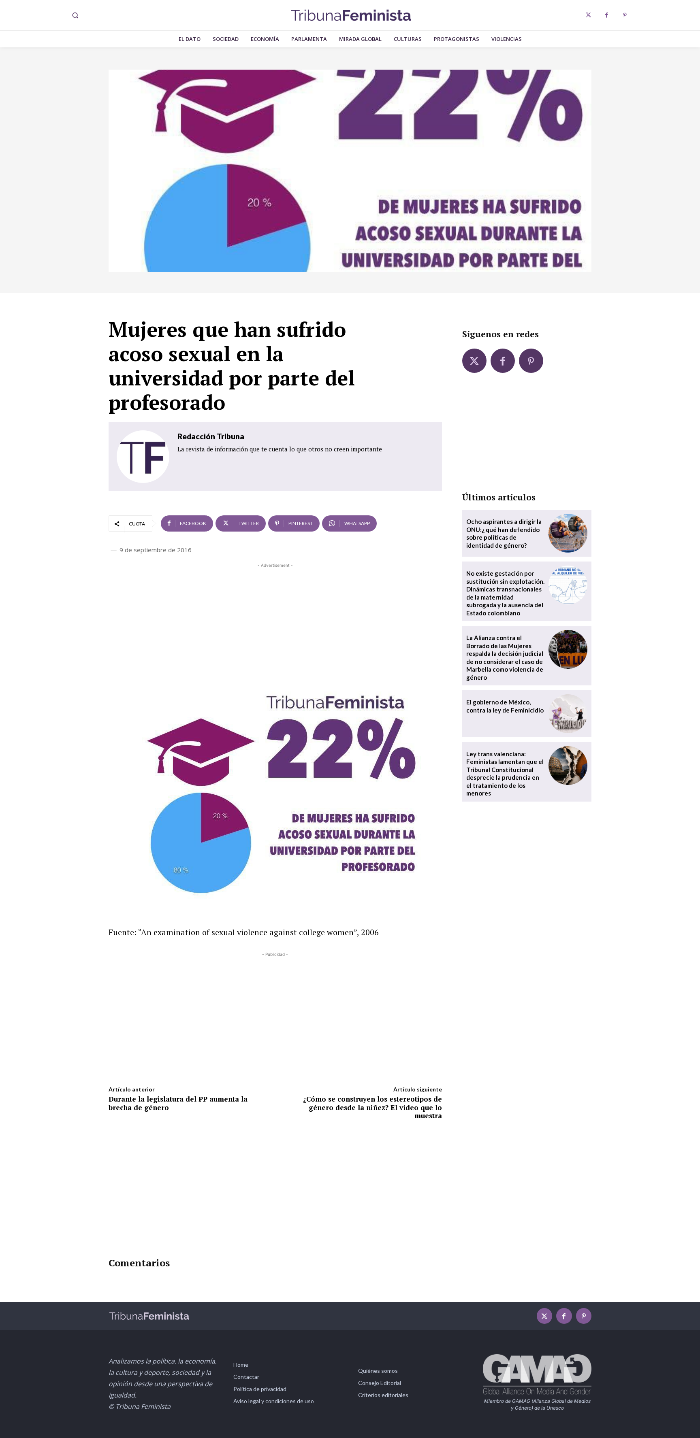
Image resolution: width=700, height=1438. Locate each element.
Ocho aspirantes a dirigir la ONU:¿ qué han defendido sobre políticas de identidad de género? (504, 533)
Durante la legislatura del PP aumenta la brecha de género (178, 1103)
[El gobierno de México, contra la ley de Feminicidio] (567, 713)
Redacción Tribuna (210, 436)
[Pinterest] (625, 15)
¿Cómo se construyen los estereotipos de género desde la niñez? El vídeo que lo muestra (372, 1107)
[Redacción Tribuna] (143, 456)
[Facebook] (607, 15)
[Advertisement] (275, 626)
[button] (75, 15)
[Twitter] (588, 15)
